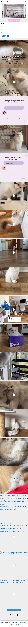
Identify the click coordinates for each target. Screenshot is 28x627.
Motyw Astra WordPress (14, 624)
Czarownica (4, 26)
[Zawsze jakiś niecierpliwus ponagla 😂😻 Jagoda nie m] (14, 224)
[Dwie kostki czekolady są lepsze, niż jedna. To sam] (14, 82)
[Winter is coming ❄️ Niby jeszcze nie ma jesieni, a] (14, 281)
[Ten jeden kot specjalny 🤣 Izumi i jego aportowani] (14, 253)
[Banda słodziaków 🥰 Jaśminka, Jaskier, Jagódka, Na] (14, 565)
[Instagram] (17, 615)
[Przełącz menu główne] (25, 2)
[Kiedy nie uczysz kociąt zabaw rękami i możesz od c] (14, 537)
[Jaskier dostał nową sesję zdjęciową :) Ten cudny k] (14, 139)
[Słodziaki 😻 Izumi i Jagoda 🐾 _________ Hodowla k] (14, 452)
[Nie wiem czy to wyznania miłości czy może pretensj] (14, 508)
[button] (14, 20)
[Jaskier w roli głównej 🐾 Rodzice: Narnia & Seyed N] (14, 423)
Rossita (3, 32)
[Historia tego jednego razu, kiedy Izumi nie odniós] (14, 366)
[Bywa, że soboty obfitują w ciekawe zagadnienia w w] (14, 110)
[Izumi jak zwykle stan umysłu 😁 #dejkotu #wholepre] (14, 54)
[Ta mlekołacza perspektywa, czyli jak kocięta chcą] (14, 309)
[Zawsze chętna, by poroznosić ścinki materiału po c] (14, 480)
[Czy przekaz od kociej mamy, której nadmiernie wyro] (14, 338)
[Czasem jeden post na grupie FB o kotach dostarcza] (14, 167)
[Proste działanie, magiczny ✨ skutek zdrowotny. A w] (14, 196)
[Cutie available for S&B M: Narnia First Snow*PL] (14, 594)
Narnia (2, 29)
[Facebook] (10, 615)
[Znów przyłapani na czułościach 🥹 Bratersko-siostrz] (14, 395)
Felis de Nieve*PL (7, 2)
